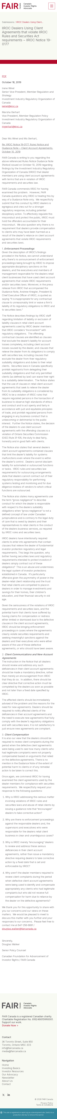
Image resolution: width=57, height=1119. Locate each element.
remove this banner (36, 1115)
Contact (6, 1084)
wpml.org (24, 1112)
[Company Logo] (19, 1005)
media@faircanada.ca (14, 1051)
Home (5, 1065)
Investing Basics (11, 1068)
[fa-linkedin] (9, 1094)
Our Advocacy (10, 1074)
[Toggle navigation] (51, 6)
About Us (7, 1081)
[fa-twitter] (3, 1094)
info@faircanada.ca (12, 1048)
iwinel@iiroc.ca (10, 106)
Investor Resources (13, 1071)
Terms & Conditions (44, 1105)
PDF (4, 76)
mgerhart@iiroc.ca (12, 126)
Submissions (8, 22)
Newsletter (8, 1077)
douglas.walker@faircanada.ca (19, 928)
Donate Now (9, 1025)
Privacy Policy (47, 1103)
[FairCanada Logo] (19, 6)
